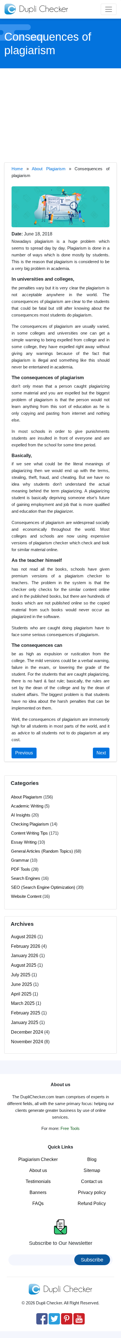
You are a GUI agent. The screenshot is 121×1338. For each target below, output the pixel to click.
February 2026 (25, 946)
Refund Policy (92, 1203)
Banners (38, 1192)
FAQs (38, 1203)
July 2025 (20, 974)
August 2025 (23, 965)
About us (38, 1170)
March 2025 (23, 1003)
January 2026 (24, 955)
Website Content (26, 896)
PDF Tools (20, 869)
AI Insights (20, 815)
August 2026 (23, 936)
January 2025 (24, 1022)
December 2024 (27, 1032)
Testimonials (38, 1181)
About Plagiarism (48, 168)
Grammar (20, 860)
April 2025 (21, 994)
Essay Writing (24, 842)
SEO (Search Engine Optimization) (43, 887)
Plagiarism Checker (38, 1159)
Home (17, 168)
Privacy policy (92, 1192)
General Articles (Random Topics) (42, 851)
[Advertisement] (60, 114)
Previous (24, 752)
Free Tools (70, 1128)
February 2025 (25, 1012)
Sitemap (92, 1170)
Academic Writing (27, 806)
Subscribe (92, 1260)
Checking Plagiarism (30, 824)
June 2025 (21, 984)
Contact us (91, 1181)
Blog (92, 1159)
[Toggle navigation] (108, 9)
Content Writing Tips (29, 833)
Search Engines (25, 878)
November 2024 (27, 1041)
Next (101, 752)
